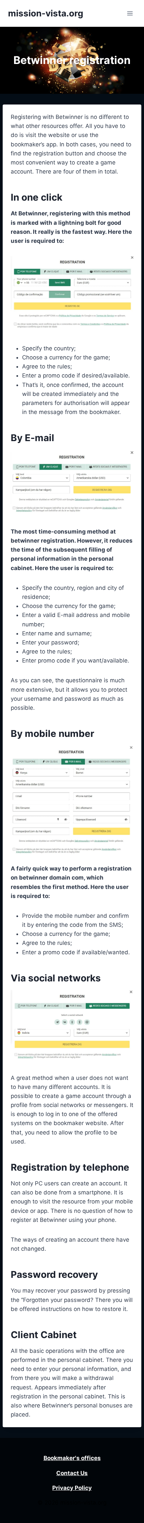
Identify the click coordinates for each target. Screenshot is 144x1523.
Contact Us (72, 1473)
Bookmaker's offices (72, 1458)
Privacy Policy (72, 1487)
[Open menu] (130, 13)
